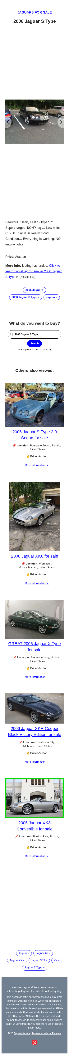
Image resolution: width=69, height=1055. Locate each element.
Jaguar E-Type (33, 967)
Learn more (34, 1027)
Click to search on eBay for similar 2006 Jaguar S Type (33, 271)
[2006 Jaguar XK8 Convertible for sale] (34, 817)
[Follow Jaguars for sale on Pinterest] (34, 1044)
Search (34, 343)
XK (55, 960)
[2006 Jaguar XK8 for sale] (34, 550)
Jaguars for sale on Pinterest (46, 1033)
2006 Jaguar (33, 289)
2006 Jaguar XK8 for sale (34, 556)
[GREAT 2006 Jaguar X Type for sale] (34, 637)
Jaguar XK (16, 960)
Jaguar (50, 297)
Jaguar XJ (42, 953)
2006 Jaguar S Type (24, 297)
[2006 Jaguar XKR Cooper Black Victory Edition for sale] (34, 722)
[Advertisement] (34, 62)
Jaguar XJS (38, 960)
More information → (37, 465)
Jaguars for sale (34, 12)
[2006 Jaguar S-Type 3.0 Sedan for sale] (34, 425)
